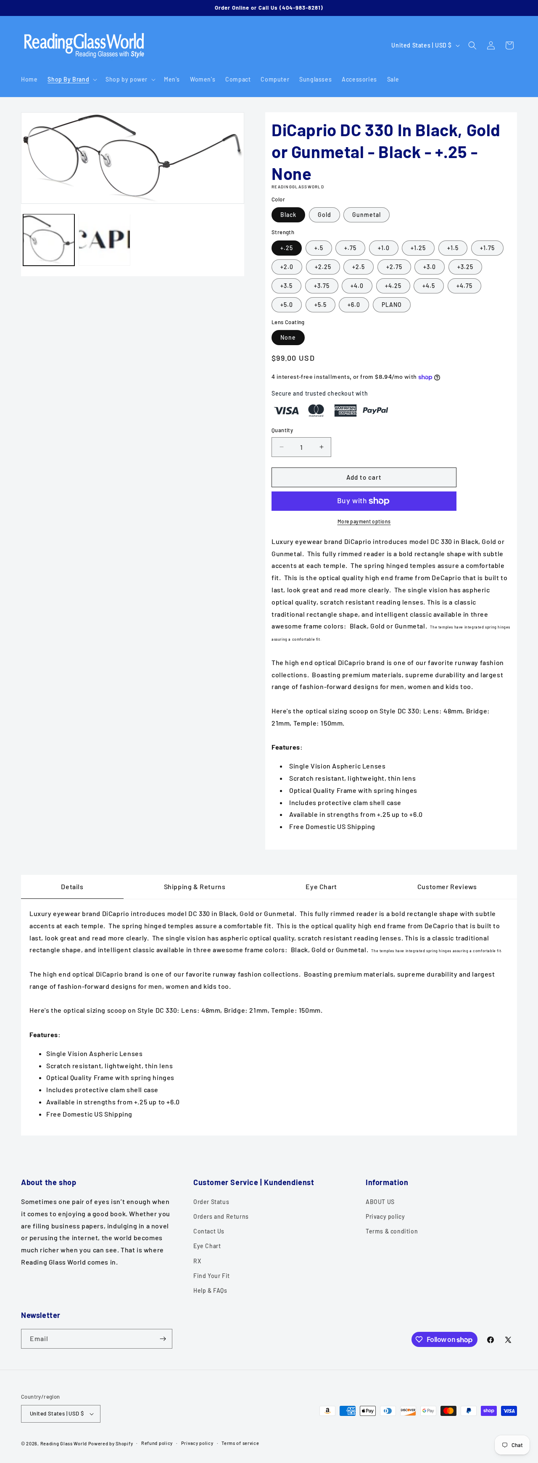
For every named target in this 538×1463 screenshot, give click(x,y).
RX (197, 1261)
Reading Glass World (63, 1443)
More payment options (364, 521)
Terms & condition (392, 1231)
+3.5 (286, 285)
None (288, 337)
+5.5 (320, 304)
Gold (324, 214)
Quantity (282, 430)
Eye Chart (207, 1246)
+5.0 (286, 304)
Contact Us (208, 1231)
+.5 (318, 247)
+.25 (286, 247)
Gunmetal (366, 214)
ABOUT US (380, 1201)
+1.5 (453, 247)
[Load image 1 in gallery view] (48, 239)
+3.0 (429, 266)
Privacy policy (385, 1216)
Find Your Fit (211, 1275)
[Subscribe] (162, 1339)
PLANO (392, 304)
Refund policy (157, 1443)
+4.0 (357, 285)
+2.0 (286, 266)
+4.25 (393, 285)
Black (288, 214)
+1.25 (418, 247)
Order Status (211, 1201)
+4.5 (428, 285)
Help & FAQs (210, 1290)
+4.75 (464, 285)
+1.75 (487, 247)
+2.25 (323, 266)
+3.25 (465, 266)
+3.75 (322, 285)
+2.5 (358, 266)
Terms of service (240, 1443)
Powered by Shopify (110, 1443)
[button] (71, 79)
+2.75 (394, 266)
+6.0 (354, 304)
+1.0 (384, 247)
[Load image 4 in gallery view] (104, 239)
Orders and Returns (221, 1216)
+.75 (350, 247)
